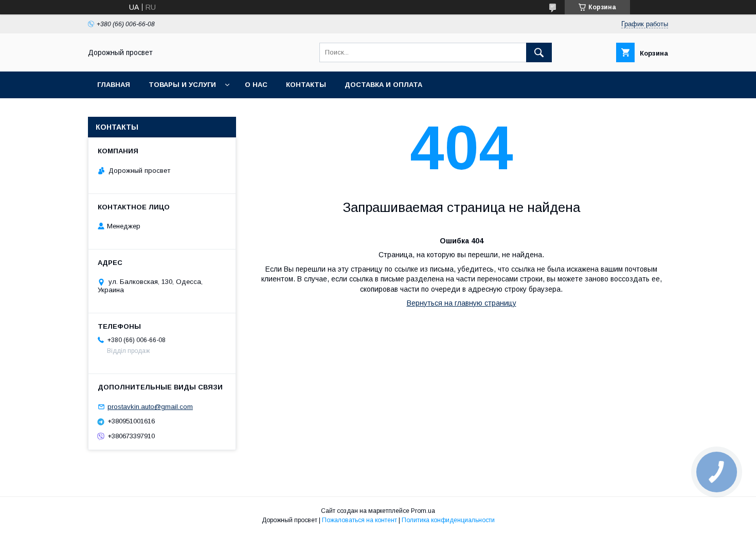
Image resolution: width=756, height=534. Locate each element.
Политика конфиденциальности (448, 520)
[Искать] (539, 52)
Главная (113, 84)
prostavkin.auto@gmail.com (150, 407)
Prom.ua (423, 510)
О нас (256, 84)
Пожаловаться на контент (359, 520)
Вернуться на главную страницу (461, 303)
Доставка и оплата (383, 84)
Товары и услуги (182, 84)
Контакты (306, 84)
